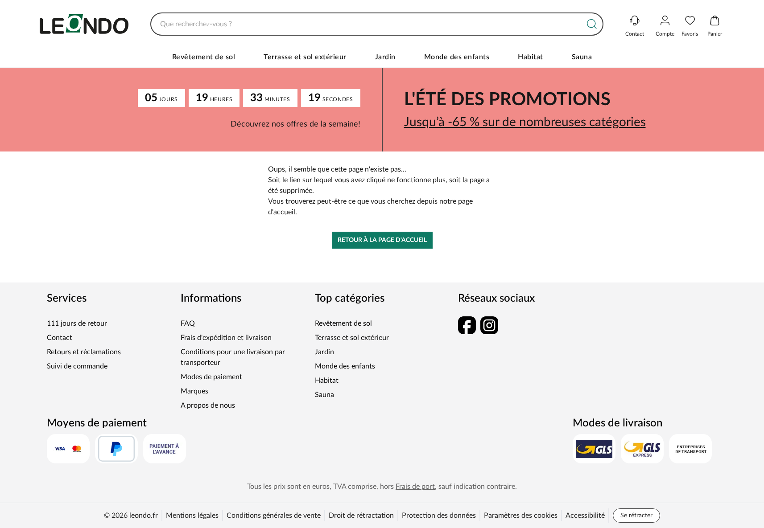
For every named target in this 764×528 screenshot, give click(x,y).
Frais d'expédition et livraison (226, 337)
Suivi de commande (77, 366)
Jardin (385, 57)
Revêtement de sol (203, 57)
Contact (59, 337)
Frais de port (415, 486)
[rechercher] (591, 24)
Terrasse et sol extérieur (305, 57)
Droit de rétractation (361, 515)
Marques (194, 391)
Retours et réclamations (84, 352)
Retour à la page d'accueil (382, 240)
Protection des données (439, 515)
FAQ (188, 323)
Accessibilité (585, 515)
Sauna (582, 57)
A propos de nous (208, 405)
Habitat (530, 57)
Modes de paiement (211, 377)
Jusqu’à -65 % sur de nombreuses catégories (525, 122)
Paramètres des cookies (521, 515)
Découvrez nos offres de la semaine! (295, 124)
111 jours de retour (77, 323)
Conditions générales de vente (274, 515)
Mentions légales (192, 515)
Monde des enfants (457, 57)
